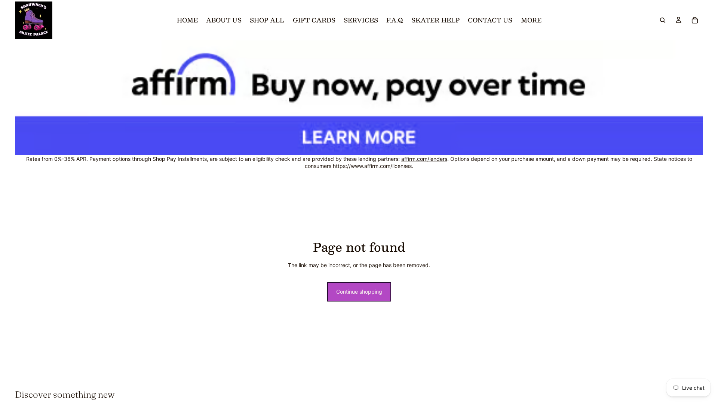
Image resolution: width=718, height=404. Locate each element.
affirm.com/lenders (424, 159)
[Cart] (695, 20)
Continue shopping (359, 291)
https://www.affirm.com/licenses (372, 166)
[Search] (662, 20)
